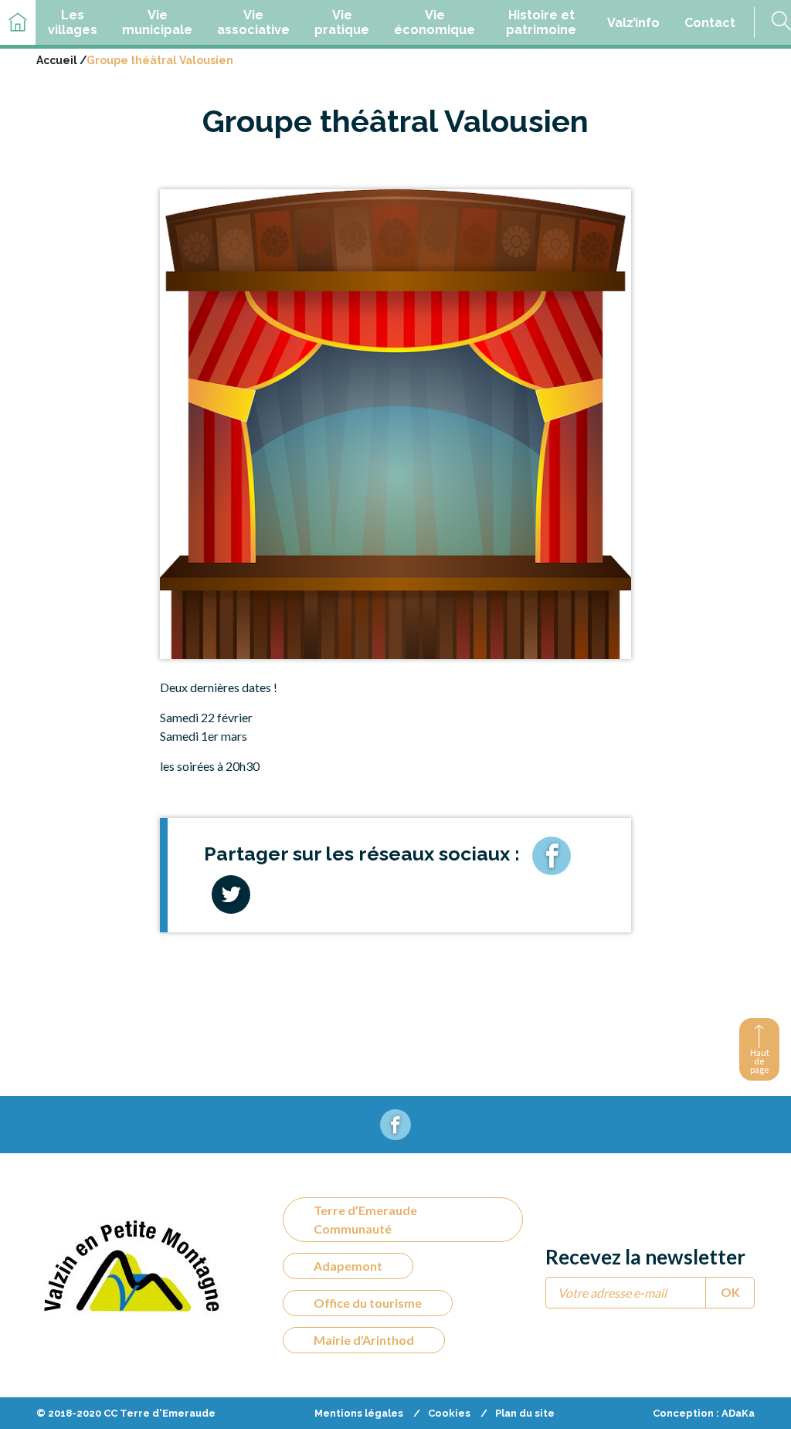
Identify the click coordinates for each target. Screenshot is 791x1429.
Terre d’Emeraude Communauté (365, 1219)
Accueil (56, 60)
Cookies (449, 1413)
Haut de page (759, 1060)
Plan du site (525, 1413)
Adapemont (348, 1265)
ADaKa (738, 1413)
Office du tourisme (368, 1302)
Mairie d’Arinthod (364, 1339)
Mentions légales (358, 1413)
